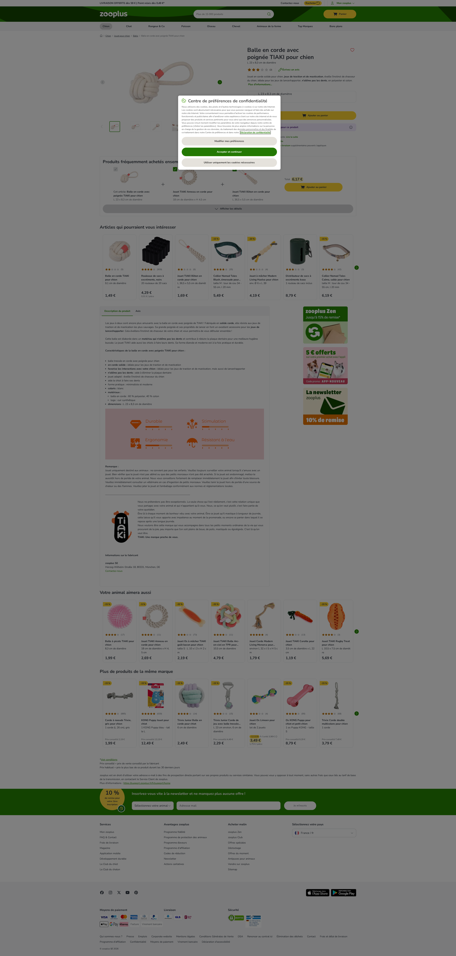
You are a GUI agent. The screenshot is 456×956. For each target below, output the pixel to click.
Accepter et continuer (229, 152)
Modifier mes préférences (229, 141)
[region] (229, 133)
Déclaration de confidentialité (255, 132)
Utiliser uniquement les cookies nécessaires (229, 162)
